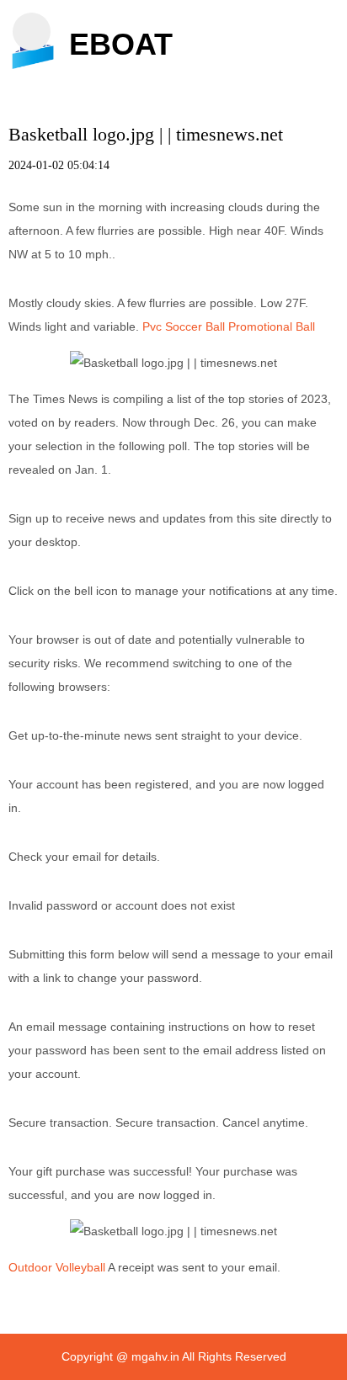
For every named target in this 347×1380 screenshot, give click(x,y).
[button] (32, 31)
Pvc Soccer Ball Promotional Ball (228, 326)
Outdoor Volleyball (56, 1267)
